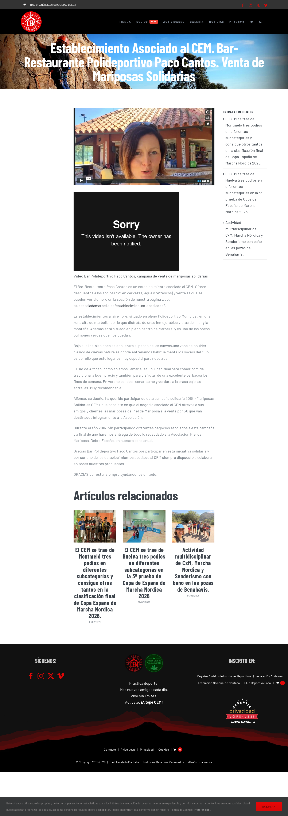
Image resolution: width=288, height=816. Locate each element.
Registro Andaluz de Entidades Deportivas (224, 676)
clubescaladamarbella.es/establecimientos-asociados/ (119, 305)
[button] (260, 21)
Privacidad (147, 749)
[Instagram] (41, 676)
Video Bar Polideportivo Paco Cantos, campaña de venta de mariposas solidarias (141, 276)
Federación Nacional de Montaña (219, 683)
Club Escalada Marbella (124, 762)
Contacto (110, 749)
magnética (205, 762)
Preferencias (202, 809)
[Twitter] (50, 676)
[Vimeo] (60, 676)
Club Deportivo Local (257, 683)
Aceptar (269, 806)
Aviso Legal (128, 749)
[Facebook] (31, 676)
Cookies (163, 749)
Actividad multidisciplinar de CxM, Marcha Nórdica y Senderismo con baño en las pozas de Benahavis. (193, 569)
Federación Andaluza (269, 676)
